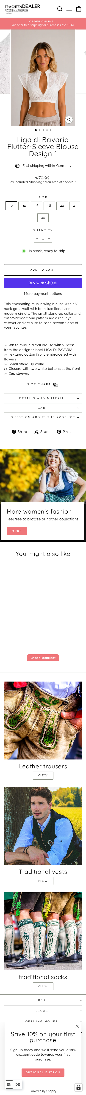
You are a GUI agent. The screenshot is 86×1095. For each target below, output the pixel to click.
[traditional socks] (43, 931)
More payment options (43, 294)
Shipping (35, 182)
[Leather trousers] (43, 720)
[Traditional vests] (43, 826)
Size (43, 197)
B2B (42, 1000)
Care (43, 408)
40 (62, 206)
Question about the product (43, 417)
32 (11, 206)
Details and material (43, 398)
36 (36, 206)
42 (75, 206)
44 (43, 217)
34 (24, 206)
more (17, 531)
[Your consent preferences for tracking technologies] (78, 1087)
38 (49, 206)
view (43, 775)
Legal (42, 1010)
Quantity (43, 230)
